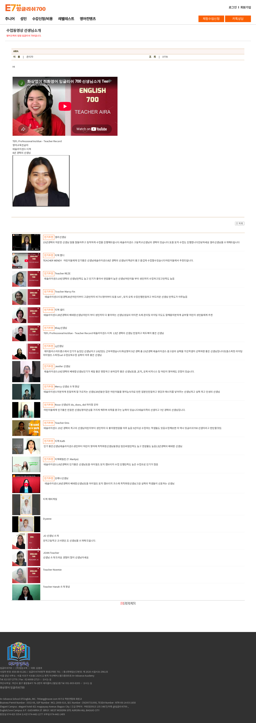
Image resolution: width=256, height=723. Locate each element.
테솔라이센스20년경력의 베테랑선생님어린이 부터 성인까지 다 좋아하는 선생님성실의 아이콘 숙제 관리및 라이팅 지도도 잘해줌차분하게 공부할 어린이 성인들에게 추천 (128, 315)
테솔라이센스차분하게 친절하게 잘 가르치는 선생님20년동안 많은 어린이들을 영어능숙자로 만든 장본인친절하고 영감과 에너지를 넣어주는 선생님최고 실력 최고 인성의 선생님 (131, 392)
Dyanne (47, 519)
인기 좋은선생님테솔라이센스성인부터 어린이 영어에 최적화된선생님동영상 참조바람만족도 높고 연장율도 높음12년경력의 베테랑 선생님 (113, 446)
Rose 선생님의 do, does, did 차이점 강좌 (76, 405)
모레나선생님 (61, 478)
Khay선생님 (61, 328)
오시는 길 (47, 679)
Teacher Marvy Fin (65, 291)
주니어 (10, 18)
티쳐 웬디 (59, 255)
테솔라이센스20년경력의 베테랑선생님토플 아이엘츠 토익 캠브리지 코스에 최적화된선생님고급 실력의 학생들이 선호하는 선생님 (109, 483)
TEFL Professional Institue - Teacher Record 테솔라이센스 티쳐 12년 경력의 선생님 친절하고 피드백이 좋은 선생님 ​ (104, 333)
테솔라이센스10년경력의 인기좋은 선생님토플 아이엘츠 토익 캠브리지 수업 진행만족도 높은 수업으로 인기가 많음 (101, 464)
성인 (23, 18)
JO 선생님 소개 (51, 536)
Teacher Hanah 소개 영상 (56, 587)
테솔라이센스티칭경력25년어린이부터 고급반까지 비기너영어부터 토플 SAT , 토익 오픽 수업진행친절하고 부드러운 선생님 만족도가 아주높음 (115, 297)
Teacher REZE (62, 273)
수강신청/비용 (42, 18)
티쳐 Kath (60, 441)
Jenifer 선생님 (62, 366)
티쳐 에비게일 (50, 499)
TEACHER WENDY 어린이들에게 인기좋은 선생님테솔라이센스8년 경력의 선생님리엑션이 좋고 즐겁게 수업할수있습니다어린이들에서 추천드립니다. (118, 260)
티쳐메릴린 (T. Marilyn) (67, 459)
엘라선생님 (60, 237)
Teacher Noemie (52, 570)
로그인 (233, 7)
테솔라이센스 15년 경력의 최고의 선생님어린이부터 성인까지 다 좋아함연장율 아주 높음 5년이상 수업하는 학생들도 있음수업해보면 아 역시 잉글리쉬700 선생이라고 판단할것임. (132, 428)
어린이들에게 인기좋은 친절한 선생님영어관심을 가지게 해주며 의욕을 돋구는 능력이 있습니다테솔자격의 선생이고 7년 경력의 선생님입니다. (115, 410)
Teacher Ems (62, 423)
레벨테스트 (66, 18)
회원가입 (245, 7)
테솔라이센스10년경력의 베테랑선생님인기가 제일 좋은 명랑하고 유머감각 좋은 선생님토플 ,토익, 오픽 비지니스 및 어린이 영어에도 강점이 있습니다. (119, 371)
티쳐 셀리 (59, 310)
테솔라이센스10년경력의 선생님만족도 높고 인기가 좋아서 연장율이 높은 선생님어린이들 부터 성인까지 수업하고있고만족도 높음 (108, 279)
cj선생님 (59, 346)
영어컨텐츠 (88, 18)
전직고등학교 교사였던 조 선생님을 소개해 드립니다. (70, 540)
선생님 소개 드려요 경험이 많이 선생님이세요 (66, 557)
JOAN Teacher (51, 553)
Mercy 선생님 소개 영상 (67, 386)
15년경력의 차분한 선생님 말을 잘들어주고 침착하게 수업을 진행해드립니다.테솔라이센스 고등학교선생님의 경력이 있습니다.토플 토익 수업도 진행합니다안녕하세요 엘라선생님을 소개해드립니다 (141, 242)
